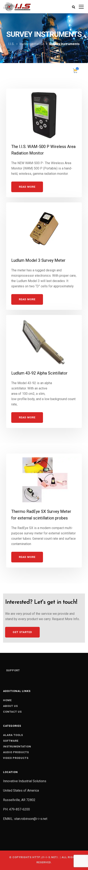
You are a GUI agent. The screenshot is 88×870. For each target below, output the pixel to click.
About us (10, 706)
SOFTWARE (10, 740)
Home (7, 700)
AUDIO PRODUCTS (16, 752)
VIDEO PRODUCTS (15, 757)
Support (13, 670)
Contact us (12, 711)
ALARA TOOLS (13, 735)
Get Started (22, 632)
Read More (27, 186)
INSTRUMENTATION (17, 746)
